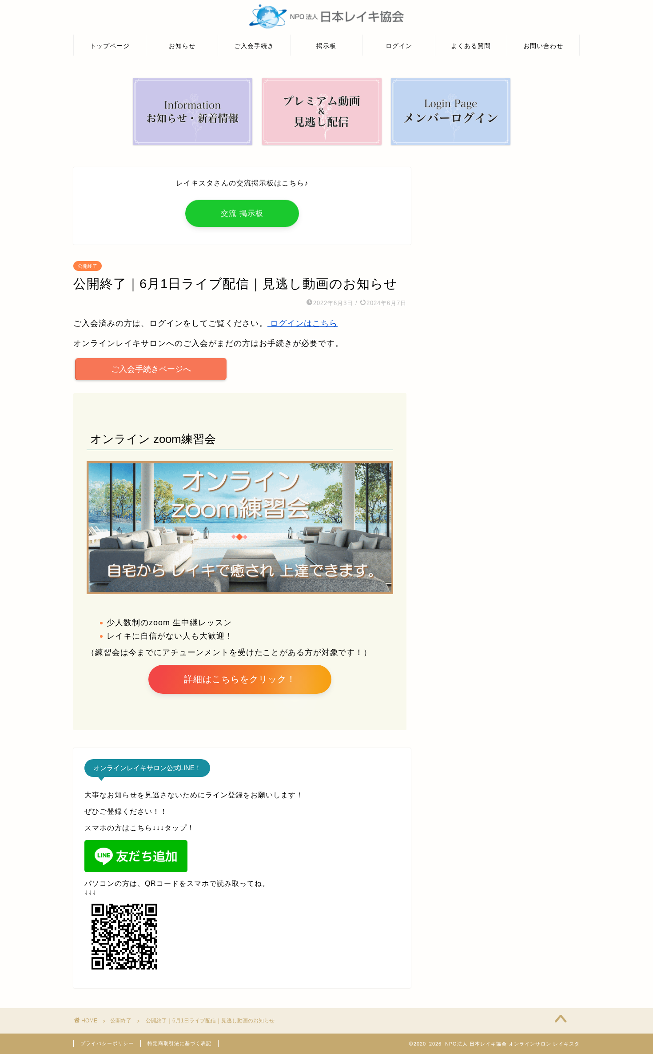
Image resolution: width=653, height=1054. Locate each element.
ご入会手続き (254, 46)
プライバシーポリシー (107, 1043)
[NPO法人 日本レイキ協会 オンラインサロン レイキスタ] (326, 28)
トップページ (110, 46)
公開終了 (87, 266)
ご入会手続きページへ (151, 369)
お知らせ (182, 46)
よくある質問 (471, 46)
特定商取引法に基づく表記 (179, 1043)
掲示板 (326, 46)
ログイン (399, 46)
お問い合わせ (543, 46)
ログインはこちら (302, 323)
